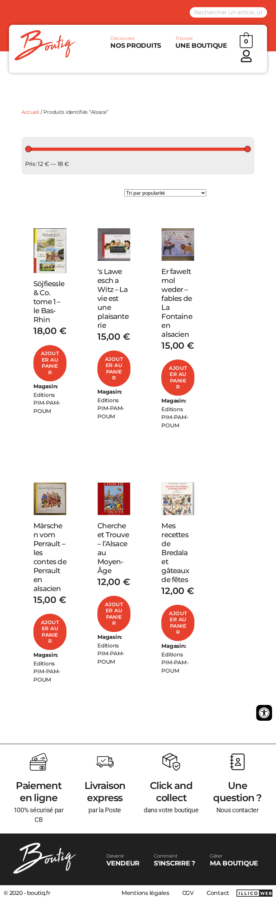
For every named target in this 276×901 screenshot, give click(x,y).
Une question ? (237, 792)
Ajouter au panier (50, 363)
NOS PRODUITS (135, 42)
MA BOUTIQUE (234, 860)
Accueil (30, 112)
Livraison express (104, 792)
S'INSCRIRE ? (175, 860)
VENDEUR (122, 860)
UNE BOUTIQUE (201, 42)
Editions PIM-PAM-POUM (46, 402)
